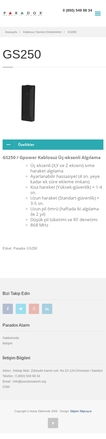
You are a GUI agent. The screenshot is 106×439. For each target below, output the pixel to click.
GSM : (7, 387)
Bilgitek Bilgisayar (81, 411)
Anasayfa (11, 32)
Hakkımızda (11, 338)
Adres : (53, 370)
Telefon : (21, 376)
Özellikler (26, 145)
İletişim (7, 343)
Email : (8, 381)
